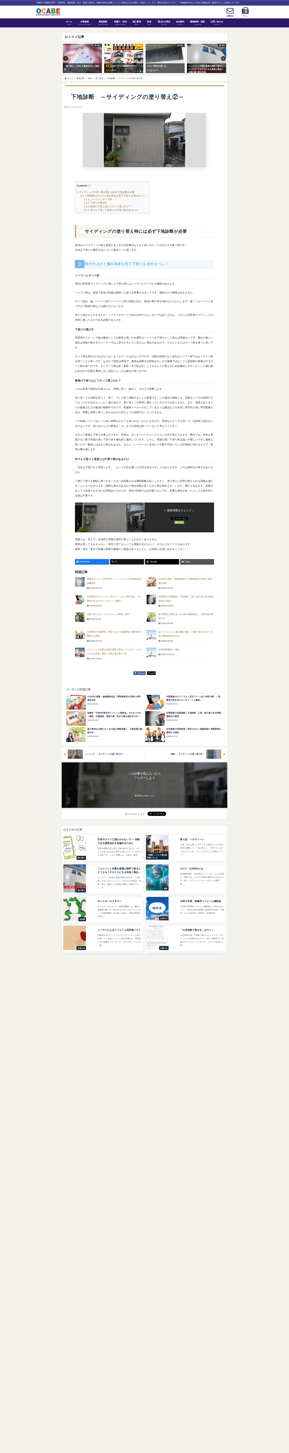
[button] (89, 185)
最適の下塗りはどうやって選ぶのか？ (107, 206)
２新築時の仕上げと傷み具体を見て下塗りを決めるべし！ (113, 195)
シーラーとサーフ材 (98, 199)
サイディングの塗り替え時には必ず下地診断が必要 (106, 192)
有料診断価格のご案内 (169, 649)
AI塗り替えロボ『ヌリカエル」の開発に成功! (108, 614)
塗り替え (71, 689)
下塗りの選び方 (95, 203)
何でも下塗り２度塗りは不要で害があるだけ (111, 210)
